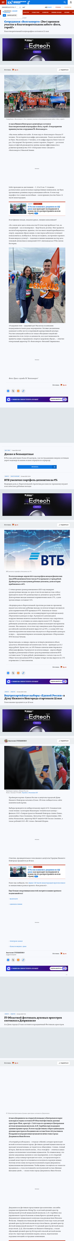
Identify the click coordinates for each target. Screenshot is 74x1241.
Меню (3, 2)
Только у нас (35, 12)
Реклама (58, 7)
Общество (30, 203)
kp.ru (16, 70)
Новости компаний (15, 476)
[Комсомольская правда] (17, 2)
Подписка (67, 7)
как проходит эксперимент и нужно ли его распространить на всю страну (44, 210)
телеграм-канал (16, 941)
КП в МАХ (66, 12)
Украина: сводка (56, 12)
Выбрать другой (11, 15)
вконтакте (14, 899)
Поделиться (64, 70)
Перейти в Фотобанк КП (30, 793)
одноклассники (16, 904)
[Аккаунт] (71, 2)
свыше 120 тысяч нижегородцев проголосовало (46, 883)
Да (4, 15)
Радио (50, 7)
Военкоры (45, 12)
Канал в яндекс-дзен (18, 946)
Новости (26, 12)
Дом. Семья (7, 450)
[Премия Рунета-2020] (28, 2)
